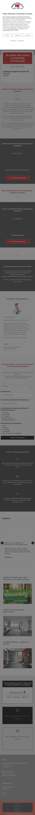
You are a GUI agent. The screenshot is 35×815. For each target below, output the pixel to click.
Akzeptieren (27, 35)
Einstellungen (17, 35)
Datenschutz (13, 40)
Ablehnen (7, 35)
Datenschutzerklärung (12, 29)
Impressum (21, 40)
